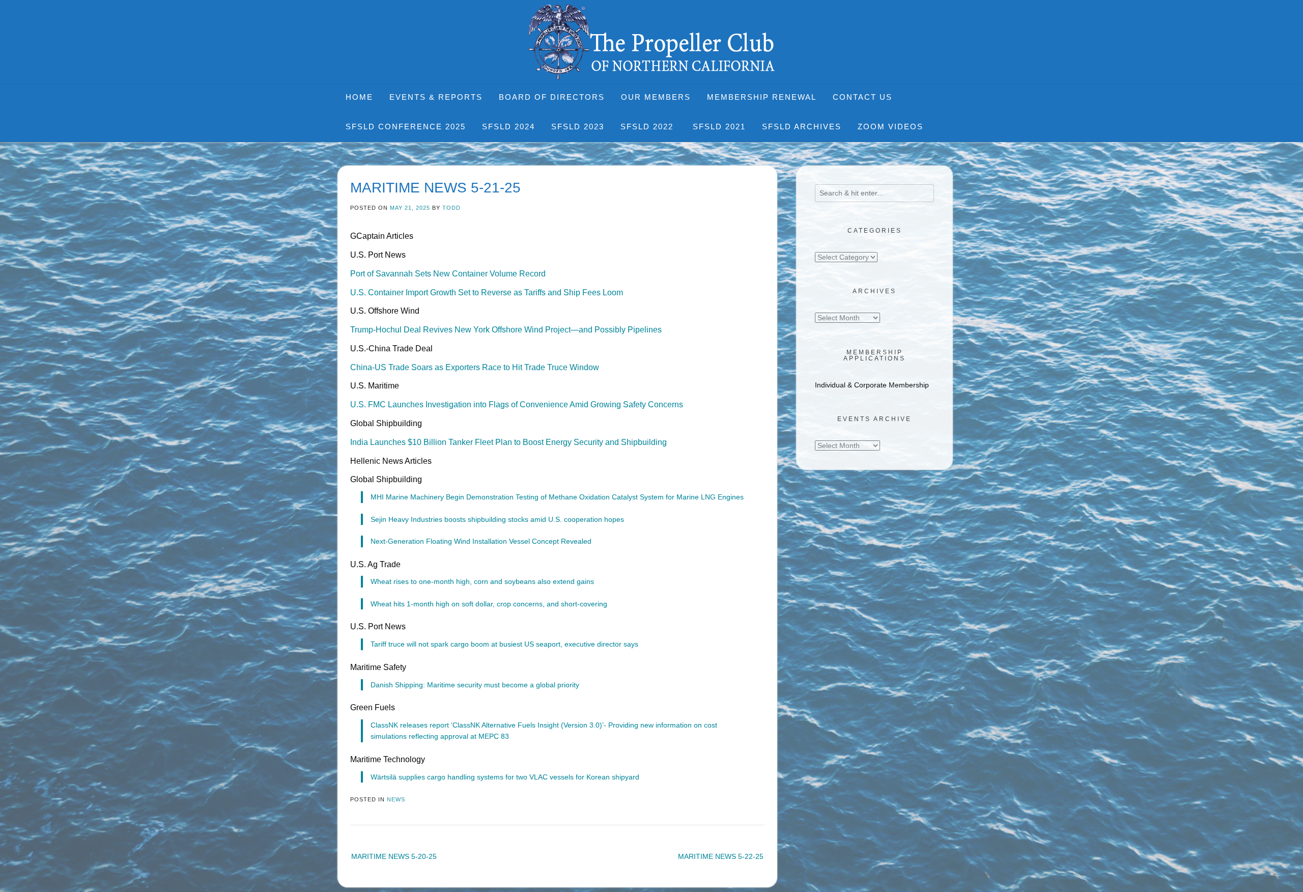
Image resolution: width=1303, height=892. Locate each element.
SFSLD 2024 (508, 126)
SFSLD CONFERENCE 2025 (406, 126)
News (396, 799)
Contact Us (862, 97)
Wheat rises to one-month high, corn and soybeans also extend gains (482, 581)
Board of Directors (552, 97)
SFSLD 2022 (648, 126)
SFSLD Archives (801, 126)
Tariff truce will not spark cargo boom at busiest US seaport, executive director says (504, 644)
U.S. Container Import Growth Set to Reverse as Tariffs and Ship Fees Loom (486, 292)
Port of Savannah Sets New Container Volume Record (448, 273)
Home (359, 97)
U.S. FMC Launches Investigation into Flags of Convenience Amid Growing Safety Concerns (516, 404)
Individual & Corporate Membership (872, 385)
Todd (451, 208)
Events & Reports (436, 97)
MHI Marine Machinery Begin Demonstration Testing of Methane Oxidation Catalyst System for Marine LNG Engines (557, 497)
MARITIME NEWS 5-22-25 (720, 856)
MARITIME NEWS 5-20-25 (394, 856)
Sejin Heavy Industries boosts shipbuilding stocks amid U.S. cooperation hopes (497, 519)
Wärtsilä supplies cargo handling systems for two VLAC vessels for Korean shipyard (505, 777)
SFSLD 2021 (719, 126)
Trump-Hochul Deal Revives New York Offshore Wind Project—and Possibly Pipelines (506, 329)
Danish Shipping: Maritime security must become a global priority (475, 685)
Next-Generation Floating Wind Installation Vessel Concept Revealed (481, 541)
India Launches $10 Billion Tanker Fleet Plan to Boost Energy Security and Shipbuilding (508, 442)
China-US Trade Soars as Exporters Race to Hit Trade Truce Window (474, 367)
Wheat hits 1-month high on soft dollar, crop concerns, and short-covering (489, 604)
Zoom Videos (890, 126)
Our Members (656, 97)
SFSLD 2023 (577, 126)
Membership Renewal (761, 97)
